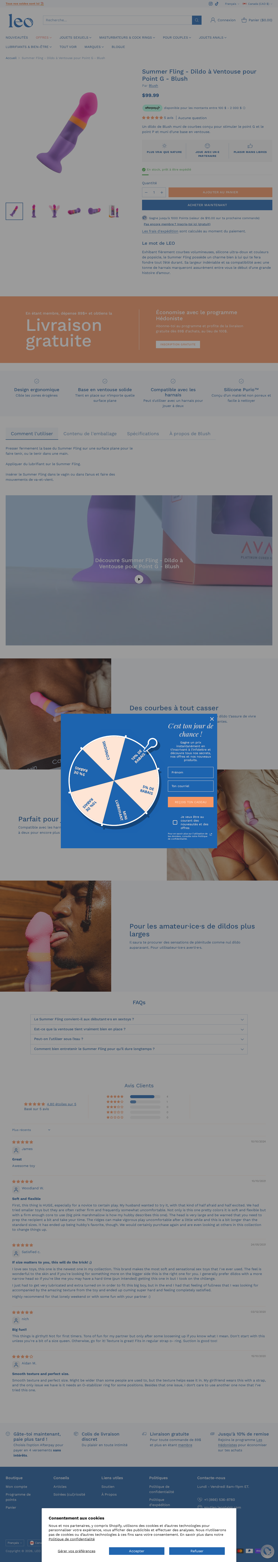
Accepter (136, 1551)
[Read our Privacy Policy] (210, 834)
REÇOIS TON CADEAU (191, 802)
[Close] (212, 719)
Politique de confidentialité (72, 1539)
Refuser (197, 1551)
